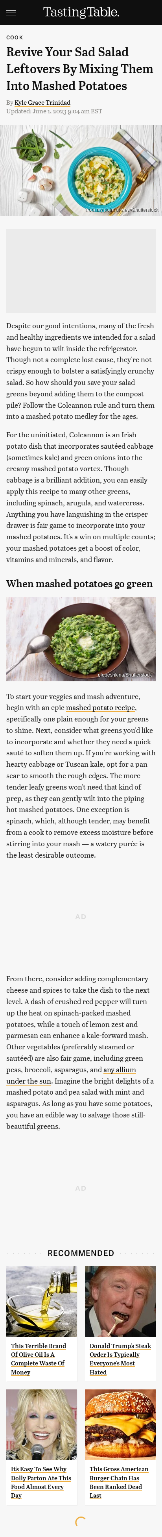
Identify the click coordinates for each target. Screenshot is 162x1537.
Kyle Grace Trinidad (42, 102)
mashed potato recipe (100, 707)
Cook (14, 37)
